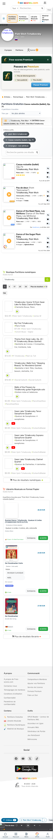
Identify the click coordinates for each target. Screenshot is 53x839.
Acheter (43, 538)
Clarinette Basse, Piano (24, 307)
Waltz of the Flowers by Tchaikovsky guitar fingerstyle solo (29, 388)
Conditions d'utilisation (13, 694)
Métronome (32, 739)
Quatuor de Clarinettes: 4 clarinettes (30, 464)
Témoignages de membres (14, 690)
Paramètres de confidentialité (10, 702)
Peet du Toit (30, 356)
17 (14, 287)
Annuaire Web (33, 727)
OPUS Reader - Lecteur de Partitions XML (38, 718)
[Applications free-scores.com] (3, 18)
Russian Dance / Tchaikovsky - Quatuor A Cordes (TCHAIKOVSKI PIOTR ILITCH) (23, 521)
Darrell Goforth (20, 380)
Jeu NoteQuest (34, 735)
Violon (8, 569)
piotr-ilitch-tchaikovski (17, 134)
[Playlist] (40, 825)
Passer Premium (40, 85)
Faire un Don (33, 695)
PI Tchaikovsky (17, 356)
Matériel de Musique (15, 729)
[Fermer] (48, 60)
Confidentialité (10, 698)
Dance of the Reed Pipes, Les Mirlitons (30, 215)
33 (26, 287)
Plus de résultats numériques (27, 480)
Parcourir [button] (16, 837)
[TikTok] (37, 758)
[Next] (34, 825)
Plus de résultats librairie (27, 636)
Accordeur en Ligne (35, 723)
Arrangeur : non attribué (18, 146)
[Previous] (21, 825)
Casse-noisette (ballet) (27, 167)
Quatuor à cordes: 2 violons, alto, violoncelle (21, 528)
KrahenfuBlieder (39, 428)
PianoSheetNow (39, 401)
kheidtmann (36, 227)
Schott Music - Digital (23, 332)
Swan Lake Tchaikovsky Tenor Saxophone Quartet (27, 412)
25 (20, 287)
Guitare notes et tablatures (26, 392)
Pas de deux (27, 190)
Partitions (19, 50)
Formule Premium (34, 691)
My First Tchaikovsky (23, 323)
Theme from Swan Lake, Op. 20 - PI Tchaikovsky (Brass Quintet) (29, 340)
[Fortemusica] (17, 785)
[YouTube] (23, 758)
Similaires (31, 538)
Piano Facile (19, 326)
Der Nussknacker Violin (14, 563)
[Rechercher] (42, 8)
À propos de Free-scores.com (11, 680)
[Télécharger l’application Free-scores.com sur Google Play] (26, 768)
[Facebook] (16, 758)
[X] (30, 758)
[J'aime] (16, 825)
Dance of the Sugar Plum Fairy (28, 236)
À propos (8, 50)
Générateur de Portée (36, 731)
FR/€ (49, 10)
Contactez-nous (10, 686)
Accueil (5, 837)
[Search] (37, 152)
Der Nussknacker (11, 616)
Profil (48, 837)
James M (37, 316)
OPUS (37, 837)
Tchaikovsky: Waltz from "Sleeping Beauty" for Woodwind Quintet (29, 364)
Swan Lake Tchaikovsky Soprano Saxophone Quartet (28, 436)
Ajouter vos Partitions (36, 683)
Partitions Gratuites (15, 717)
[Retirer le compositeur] (45, 820)
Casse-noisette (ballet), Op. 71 (21, 140)
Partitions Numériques (16, 725)
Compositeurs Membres (37, 679)
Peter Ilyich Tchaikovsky (22, 316)
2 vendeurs (9, 585)
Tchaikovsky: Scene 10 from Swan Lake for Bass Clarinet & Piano (29, 303)
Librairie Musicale (14, 721)
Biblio (26, 837)
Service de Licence (35, 687)
